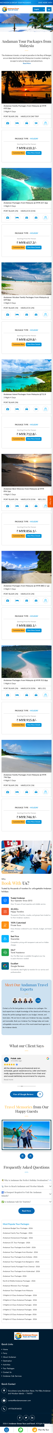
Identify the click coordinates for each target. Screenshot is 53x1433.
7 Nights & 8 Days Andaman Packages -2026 (19, 1314)
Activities (6, 1364)
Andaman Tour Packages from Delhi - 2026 (19, 1247)
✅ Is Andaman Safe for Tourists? (16, 1201)
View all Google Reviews (23, 1094)
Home (5, 1349)
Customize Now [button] (18, 153)
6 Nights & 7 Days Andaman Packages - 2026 (20, 1310)
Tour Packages (8, 1368)
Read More (27, 63)
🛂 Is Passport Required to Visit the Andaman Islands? (21, 1194)
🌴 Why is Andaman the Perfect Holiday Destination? (24, 1180)
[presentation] (22, 1156)
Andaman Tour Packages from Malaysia (18, 1290)
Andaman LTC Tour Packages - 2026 (16, 1243)
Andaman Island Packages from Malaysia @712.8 (25, 394)
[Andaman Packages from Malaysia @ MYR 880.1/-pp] (26, 566)
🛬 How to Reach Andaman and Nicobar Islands (22, 1186)
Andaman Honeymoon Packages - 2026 (18, 1238)
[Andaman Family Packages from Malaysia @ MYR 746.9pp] (26, 755)
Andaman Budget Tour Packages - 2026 (18, 1228)
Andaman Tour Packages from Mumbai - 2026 (20, 1252)
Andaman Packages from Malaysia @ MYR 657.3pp (26, 203)
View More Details (33, 153)
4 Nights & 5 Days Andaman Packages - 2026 (20, 1300)
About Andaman (9, 1357)
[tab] (8, 123)
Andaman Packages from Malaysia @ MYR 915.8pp (26, 680)
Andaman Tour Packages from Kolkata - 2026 (20, 1257)
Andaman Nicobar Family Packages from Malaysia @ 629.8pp (26, 298)
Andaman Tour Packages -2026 (14, 1276)
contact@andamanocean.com (19, 1400)
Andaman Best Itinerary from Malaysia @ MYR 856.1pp (24, 490)
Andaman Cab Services (12, 1376)
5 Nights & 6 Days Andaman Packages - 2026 (20, 1305)
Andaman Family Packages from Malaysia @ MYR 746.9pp (25, 776)
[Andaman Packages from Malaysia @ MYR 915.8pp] (26, 661)
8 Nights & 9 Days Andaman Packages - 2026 (20, 1319)
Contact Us (7, 1372)
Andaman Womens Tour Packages (16, 1286)
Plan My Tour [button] (43, 1429)
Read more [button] (8, 1080)
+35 (38, 1000)
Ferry (5, 1353)
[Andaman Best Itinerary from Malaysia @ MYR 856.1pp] (26, 470)
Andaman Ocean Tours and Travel (22, 1423)
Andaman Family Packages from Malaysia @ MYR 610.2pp (25, 107)
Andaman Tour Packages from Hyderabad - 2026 (21, 1271)
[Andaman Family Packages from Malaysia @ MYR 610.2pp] (26, 87)
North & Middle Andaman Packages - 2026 (19, 1281)
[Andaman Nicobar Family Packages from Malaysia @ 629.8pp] (26, 278)
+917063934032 (15, 1408)
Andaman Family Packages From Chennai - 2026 (21, 1266)
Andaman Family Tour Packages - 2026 (17, 1233)
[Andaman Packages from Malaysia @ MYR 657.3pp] (26, 184)
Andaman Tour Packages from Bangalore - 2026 (21, 1262)
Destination (7, 1360)
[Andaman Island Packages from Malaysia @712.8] (26, 375)
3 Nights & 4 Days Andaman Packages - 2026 (20, 1295)
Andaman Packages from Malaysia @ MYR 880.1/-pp (26, 586)
